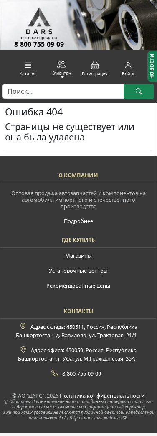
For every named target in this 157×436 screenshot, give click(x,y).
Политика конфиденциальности (102, 395)
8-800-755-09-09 (39, 44)
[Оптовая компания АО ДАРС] (39, 18)
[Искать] (139, 91)
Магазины (78, 255)
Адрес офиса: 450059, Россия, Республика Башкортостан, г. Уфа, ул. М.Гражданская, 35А (77, 354)
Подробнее (78, 221)
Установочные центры (78, 270)
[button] (27, 69)
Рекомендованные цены (78, 285)
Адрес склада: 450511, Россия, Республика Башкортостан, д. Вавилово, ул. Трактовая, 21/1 (76, 331)
